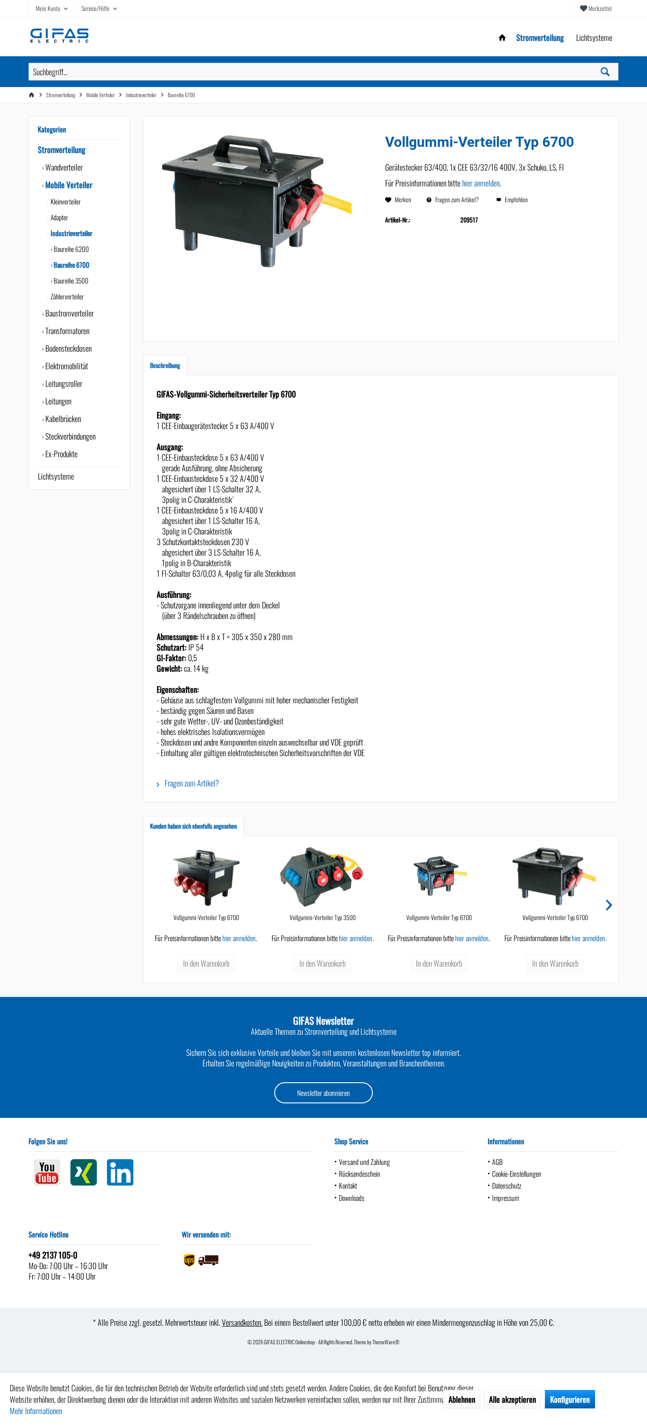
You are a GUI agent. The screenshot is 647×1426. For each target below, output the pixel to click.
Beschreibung (165, 365)
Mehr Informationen (36, 1410)
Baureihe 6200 (70, 249)
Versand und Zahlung (364, 1162)
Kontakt (348, 1185)
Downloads (351, 1198)
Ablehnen (461, 1399)
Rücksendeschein (359, 1173)
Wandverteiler (63, 167)
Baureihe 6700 (70, 264)
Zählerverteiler (66, 296)
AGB (497, 1162)
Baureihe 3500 (70, 280)
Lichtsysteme (56, 476)
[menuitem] (595, 8)
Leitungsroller (63, 383)
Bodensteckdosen (68, 348)
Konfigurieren (570, 1399)
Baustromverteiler (69, 313)
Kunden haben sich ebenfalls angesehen (193, 825)
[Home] (502, 38)
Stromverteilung (61, 149)
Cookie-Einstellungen (516, 1173)
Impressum (505, 1198)
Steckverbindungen (70, 436)
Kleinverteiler (65, 201)
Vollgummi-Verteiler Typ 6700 (206, 917)
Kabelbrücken (62, 418)
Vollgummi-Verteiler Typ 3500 (323, 917)
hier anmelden (481, 183)
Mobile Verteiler (68, 184)
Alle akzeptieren (512, 1399)
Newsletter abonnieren (323, 1093)
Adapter (58, 217)
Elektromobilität (66, 365)
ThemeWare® (386, 1342)
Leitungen (57, 401)
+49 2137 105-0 (53, 1254)
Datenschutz (506, 1185)
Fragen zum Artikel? (456, 199)
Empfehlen (516, 199)
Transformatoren (66, 330)
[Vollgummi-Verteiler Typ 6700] (206, 878)
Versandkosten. (242, 1322)
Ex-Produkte (60, 453)
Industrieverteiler (70, 233)
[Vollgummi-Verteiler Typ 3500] (323, 878)
